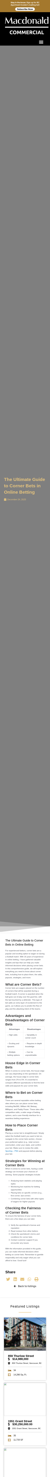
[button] (41, 42)
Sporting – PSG (11, 1151)
